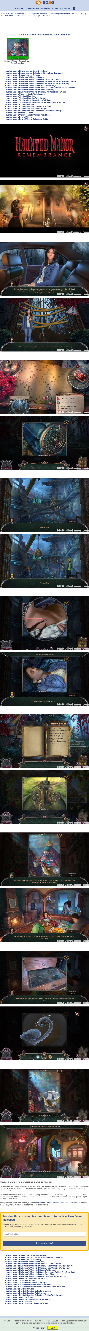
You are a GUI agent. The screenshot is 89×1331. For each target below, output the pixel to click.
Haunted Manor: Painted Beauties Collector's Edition (28, 107)
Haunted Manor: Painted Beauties (19, 104)
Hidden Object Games (24, 14)
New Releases (7, 14)
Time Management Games (59, 14)
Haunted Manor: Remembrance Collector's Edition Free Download (34, 73)
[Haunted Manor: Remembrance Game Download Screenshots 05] (44, 387)
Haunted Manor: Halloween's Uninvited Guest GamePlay (29, 90)
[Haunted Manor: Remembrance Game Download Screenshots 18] (44, 1151)
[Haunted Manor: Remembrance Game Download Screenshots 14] (44, 915)
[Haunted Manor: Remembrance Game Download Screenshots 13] (44, 859)
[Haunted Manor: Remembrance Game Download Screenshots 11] (44, 741)
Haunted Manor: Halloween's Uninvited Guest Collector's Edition (33, 79)
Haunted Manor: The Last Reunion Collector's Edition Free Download (35, 102)
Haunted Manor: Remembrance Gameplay (23, 75)
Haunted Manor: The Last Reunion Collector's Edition (28, 100)
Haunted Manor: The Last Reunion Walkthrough (26, 98)
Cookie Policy (39, 1328)
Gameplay (45, 8)
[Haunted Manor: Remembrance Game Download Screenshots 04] (44, 324)
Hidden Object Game (61, 8)
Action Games (32, 16)
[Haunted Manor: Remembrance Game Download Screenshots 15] (44, 977)
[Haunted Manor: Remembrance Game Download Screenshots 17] (44, 1095)
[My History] (74, 8)
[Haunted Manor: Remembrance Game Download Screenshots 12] (44, 797)
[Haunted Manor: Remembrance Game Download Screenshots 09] (44, 623)
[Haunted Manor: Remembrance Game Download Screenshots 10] (44, 679)
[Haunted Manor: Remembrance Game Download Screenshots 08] (44, 561)
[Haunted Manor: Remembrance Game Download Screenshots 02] (44, 206)
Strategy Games (78, 14)
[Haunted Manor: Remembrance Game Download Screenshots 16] (44, 1033)
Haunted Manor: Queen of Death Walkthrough (25, 94)
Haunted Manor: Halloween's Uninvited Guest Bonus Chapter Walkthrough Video (40, 81)
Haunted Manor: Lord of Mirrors (18, 117)
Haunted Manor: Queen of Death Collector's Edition (27, 115)
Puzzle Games (7, 16)
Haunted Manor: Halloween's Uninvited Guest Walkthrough (30, 86)
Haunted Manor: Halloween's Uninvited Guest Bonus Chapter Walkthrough (37, 84)
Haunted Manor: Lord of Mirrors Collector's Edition (27, 119)
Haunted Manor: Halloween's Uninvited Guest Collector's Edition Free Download (40, 88)
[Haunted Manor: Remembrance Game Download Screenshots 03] (44, 269)
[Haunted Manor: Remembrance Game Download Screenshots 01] (44, 150)
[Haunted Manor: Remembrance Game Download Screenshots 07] (44, 505)
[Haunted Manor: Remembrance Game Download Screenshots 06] (44, 443)
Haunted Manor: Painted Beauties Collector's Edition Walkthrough (34, 111)
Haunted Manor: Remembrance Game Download (26, 71)
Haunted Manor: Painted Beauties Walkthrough (25, 109)
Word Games (44, 16)
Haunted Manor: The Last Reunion (20, 96)
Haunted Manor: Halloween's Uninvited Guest (24, 77)
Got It (53, 1328)
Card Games (20, 16)
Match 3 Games (40, 14)
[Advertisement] (44, 25)
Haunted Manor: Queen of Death (19, 113)
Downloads (19, 8)
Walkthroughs (33, 8)
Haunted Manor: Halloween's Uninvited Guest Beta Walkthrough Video (35, 92)
